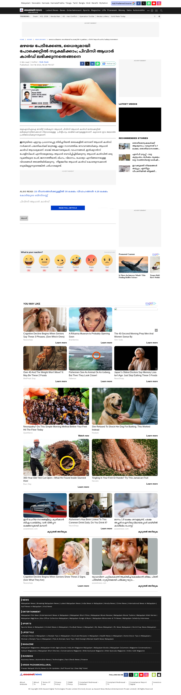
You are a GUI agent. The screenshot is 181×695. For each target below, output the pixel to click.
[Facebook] (138, 3)
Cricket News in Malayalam (56, 627)
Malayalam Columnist (119, 648)
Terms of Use (46, 683)
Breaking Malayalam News (48, 603)
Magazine (96, 10)
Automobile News (43, 660)
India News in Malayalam (92, 603)
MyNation (103, 3)
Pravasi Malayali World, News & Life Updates (40, 668)
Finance (84, 660)
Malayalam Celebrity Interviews (136, 618)
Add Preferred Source (122, 3)
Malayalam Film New (29, 615)
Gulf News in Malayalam (31, 606)
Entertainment (74, 10)
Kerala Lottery (103, 16)
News (62, 10)
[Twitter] (143, 3)
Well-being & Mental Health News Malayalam (95, 639)
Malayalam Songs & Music (80, 618)
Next (159, 16)
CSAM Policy (70, 683)
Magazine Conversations (140, 648)
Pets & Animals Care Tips (63, 639)
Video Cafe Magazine (136, 651)
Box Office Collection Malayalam (54, 618)
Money (121, 10)
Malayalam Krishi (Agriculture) (53, 648)
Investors (157, 682)
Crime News (122, 603)
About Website (23, 683)
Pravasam (112, 10)
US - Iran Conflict (70, 16)
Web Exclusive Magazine (93, 651)
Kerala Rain (55, 16)
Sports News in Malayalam (32, 627)
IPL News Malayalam (122, 627)
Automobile (139, 10)
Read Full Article (68, 208)
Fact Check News (72, 660)
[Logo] (32, 10)
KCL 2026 (44, 16)
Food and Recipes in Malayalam (85, 636)
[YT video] (154, 3)
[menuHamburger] (156, 10)
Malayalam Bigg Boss (30, 618)
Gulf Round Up (67, 668)
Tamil (75, 3)
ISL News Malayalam (103, 627)
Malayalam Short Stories (48, 651)
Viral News (47, 606)
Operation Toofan (86, 16)
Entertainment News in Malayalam (54, 615)
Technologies (57, 660)
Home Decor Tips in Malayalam (137, 636)
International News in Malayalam (142, 603)
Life (104, 10)
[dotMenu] (148, 10)
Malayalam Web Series (146, 615)
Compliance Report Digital (138, 683)
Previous (155, 16)
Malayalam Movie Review (101, 615)
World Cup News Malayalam (144, 627)
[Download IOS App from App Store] (159, 675)
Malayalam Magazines (30, 648)
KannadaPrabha (57, 3)
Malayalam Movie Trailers (124, 615)
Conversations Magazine (71, 651)
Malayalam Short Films (80, 615)
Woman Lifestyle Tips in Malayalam (36, 639)
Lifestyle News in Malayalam (33, 636)
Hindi (88, 3)
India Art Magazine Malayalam (79, 648)
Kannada (45, 3)
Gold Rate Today (118, 16)
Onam (35, 16)
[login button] (153, 10)
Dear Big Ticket (81, 668)
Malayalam (26, 3)
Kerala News (109, 603)
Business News (27, 660)
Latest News (52, 10)
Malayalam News (28, 603)
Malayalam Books (101, 648)
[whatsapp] (148, 3)
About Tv (36, 683)
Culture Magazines (29, 651)
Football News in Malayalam (81, 627)
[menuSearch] (161, 10)
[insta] (159, 3)
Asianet (31, 674)
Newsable (36, 3)
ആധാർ (24, 218)
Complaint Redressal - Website (89, 683)
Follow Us (111, 64)
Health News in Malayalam (111, 636)
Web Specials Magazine (115, 651)
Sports (86, 10)
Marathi (94, 3)
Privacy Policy (58, 683)
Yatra (129, 10)
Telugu (68, 3)
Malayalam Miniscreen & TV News (107, 618)
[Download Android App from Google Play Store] (154, 675)
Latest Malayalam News (70, 603)
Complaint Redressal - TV (117, 683)
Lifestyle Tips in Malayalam (58, 636)
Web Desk (44, 62)
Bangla (82, 3)
